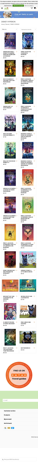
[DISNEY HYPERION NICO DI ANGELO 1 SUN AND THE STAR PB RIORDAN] (10, 68)
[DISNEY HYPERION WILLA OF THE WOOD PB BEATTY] (10, 150)
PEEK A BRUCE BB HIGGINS (25, 323)
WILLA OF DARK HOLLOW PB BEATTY (9, 134)
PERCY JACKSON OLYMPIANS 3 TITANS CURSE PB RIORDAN (27, 244)
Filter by (4, 29)
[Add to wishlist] (16, 51)
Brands (7, 24)
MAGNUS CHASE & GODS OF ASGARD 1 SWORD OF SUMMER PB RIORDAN (27, 163)
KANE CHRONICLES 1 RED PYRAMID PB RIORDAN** (9, 272)
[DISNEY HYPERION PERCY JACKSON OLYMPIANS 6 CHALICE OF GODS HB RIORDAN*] (28, 95)
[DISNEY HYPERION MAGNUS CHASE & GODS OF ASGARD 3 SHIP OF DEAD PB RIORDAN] (28, 123)
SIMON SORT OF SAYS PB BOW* (8, 107)
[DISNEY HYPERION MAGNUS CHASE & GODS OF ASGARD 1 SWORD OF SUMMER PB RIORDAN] (28, 150)
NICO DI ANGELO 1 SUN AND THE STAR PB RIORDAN (8, 80)
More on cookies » (29, 5)
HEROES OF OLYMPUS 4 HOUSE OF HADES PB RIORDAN (9, 190)
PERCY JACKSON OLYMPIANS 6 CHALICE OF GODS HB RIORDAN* (26, 108)
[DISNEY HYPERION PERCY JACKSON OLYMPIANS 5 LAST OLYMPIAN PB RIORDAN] (28, 177)
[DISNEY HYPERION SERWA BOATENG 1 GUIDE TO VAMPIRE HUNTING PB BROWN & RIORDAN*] (10, 41)
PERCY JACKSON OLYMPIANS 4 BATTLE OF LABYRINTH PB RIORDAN (9, 245)
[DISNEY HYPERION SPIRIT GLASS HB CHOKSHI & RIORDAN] (28, 41)
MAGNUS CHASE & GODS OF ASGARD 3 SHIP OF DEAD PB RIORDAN (27, 136)
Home (2, 24)
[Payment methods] (6, 428)
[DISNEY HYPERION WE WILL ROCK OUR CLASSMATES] (28, 285)
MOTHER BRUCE (25, 348)
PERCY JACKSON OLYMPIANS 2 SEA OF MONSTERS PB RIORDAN (27, 218)
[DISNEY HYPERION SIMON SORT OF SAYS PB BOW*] (10, 95)
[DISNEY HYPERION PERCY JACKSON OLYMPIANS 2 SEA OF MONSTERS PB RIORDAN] (28, 205)
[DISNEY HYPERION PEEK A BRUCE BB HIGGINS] (28, 311)
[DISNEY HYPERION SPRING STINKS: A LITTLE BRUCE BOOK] (28, 259)
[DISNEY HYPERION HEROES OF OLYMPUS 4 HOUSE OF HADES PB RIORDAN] (10, 177)
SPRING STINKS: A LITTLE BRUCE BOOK (26, 271)
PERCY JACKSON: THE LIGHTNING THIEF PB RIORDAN (8, 349)
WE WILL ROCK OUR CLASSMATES (26, 297)
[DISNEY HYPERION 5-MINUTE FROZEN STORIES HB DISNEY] (10, 311)
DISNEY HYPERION (15, 24)
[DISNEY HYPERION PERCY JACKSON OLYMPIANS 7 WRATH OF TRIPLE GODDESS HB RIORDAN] (28, 68)
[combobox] (19, 459)
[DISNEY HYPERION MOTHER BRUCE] (28, 337)
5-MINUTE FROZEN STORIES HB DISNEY (9, 323)
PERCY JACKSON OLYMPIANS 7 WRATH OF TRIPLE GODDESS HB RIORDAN (27, 81)
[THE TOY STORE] (6, 8)
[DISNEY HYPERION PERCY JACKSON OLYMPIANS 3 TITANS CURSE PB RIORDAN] (28, 232)
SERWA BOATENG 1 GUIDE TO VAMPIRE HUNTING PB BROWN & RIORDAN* (9, 54)
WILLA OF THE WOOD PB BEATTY (9, 161)
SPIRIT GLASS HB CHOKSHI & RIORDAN (26, 53)
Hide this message (18, 5)
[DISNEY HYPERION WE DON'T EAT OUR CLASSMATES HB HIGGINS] (10, 285)
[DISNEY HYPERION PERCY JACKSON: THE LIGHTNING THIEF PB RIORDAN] (10, 337)
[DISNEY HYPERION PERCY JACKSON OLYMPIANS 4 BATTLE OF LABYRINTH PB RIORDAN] (10, 232)
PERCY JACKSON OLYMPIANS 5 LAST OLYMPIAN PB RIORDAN (26, 190)
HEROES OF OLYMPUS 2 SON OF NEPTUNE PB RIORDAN (9, 217)
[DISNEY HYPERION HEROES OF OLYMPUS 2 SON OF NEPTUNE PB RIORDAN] (10, 205)
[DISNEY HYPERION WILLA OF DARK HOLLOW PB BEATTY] (10, 123)
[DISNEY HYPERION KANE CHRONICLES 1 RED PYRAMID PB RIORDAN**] (10, 259)
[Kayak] (19, 375)
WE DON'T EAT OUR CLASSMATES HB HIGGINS (8, 298)
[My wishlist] (32, 8)
